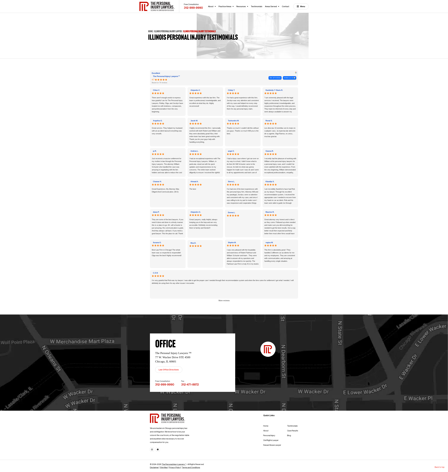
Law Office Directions (169, 370)
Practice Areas (225, 6)
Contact (285, 6)
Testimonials (256, 6)
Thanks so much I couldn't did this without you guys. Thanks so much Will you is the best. (243, 131)
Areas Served (271, 6)
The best (192, 189)
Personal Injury (269, 435)
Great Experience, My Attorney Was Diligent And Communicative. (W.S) (165, 190)
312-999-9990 (193, 7)
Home (150, 31)
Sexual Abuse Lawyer (272, 445)
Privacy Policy (174, 467)
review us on (288, 78)
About (211, 6)
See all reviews (275, 78)
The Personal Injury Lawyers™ (166, 76)
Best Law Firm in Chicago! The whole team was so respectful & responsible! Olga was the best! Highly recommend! (166, 252)
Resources (241, 6)
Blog (289, 435)
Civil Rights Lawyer (271, 440)
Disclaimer (154, 467)
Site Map (164, 467)
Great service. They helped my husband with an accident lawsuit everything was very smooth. (167, 131)
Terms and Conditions (191, 467)
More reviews (224, 301)
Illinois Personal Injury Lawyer (168, 31)
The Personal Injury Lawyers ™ (174, 464)
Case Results (292, 431)
